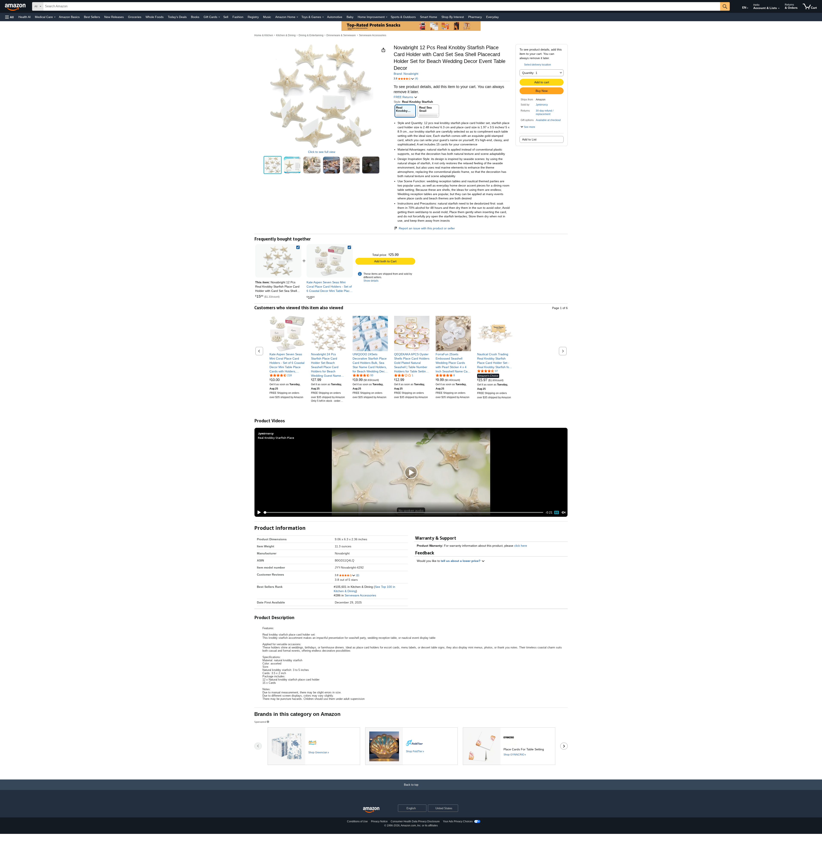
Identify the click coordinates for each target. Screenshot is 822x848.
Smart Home (428, 17)
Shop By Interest (452, 17)
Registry (253, 17)
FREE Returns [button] (404, 97)
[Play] (258, 512)
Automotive (334, 17)
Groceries (134, 17)
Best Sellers (92, 17)
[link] (330, 261)
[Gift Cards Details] (219, 17)
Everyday (492, 17)
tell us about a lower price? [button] (461, 561)
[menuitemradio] (556, 512)
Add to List (529, 139)
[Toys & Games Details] (323, 17)
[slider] (403, 512)
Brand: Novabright (406, 73)
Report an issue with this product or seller (427, 228)
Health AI (24, 17)
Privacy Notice (379, 821)
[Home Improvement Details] (386, 17)
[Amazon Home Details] (297, 17)
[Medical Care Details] (55, 17)
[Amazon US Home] (371, 810)
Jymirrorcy (542, 104)
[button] (9, 17)
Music (267, 17)
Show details (370, 280)
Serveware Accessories (372, 35)
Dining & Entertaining (311, 35)
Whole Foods (155, 17)
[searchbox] (381, 6)
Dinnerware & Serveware (341, 35)
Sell (225, 17)
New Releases (114, 17)
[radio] (272, 165)
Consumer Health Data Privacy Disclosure (415, 821)
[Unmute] (563, 512)
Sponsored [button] (260, 721)
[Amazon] (15, 6)
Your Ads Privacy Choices (458, 821)
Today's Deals (177, 17)
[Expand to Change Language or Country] (747, 8)
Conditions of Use (357, 821)
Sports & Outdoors (403, 17)
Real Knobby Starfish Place (276, 437)
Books (195, 17)
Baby (350, 17)
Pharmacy (475, 17)
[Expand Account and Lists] (779, 8)
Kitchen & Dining (286, 35)
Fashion (237, 17)
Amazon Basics (69, 17)
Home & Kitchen (263, 35)
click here (520, 545)
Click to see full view (321, 152)
